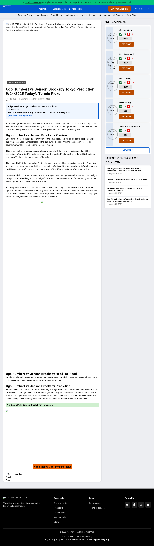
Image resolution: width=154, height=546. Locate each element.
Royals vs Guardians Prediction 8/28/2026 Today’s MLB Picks (124, 189)
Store (56, 522)
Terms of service (97, 508)
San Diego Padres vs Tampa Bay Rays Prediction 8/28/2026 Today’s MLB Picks (127, 200)
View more (127, 150)
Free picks (58, 508)
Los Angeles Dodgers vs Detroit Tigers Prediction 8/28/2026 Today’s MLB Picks (124, 169)
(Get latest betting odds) (20, 115)
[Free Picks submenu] (49, 8)
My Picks (139, 9)
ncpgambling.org (101, 539)
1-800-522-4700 (78, 539)
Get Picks (126, 44)
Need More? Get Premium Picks (52, 466)
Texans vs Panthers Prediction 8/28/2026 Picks (127, 179)
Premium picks (60, 503)
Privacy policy (95, 503)
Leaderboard (59, 512)
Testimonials (60, 517)
